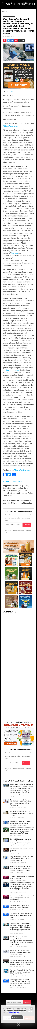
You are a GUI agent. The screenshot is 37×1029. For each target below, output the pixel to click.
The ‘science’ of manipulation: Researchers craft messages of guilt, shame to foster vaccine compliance (20, 803)
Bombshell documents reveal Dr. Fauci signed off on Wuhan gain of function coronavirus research (21, 868)
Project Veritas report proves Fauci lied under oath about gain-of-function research (21, 858)
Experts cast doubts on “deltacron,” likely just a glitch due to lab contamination (22, 898)
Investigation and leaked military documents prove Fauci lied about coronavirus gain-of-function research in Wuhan (21, 887)
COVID (26, 486)
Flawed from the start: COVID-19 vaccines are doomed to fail (20, 822)
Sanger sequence (12, 370)
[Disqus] (18, 640)
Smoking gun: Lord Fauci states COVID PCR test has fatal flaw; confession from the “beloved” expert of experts (20, 982)
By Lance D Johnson (22, 845)
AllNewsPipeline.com (10, 126)
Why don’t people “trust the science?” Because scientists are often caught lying (20, 952)
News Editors (17, 37)
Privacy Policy (14, 1013)
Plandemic (23, 491)
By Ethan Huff (21, 817)
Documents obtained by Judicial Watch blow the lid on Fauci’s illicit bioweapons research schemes (21, 962)
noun (11, 91)
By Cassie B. (20, 835)
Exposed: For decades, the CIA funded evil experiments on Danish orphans (21, 813)
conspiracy (19, 486)
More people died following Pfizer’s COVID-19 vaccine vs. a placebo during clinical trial (22, 972)
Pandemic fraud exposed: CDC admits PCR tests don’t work (20, 906)
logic (26, 488)
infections (20, 488)
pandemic (14, 491)
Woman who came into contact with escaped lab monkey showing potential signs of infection (21, 831)
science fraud (15, 493)
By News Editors (22, 796)
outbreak (6, 491)
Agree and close (17, 1017)
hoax (13, 488)
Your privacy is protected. (11, 530)
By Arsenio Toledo (22, 892)
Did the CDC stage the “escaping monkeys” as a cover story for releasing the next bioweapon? (20, 841)
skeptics (24, 493)
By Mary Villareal (21, 880)
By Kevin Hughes (22, 825)
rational (6, 493)
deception (7, 488)
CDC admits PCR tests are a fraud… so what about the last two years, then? (21, 915)
